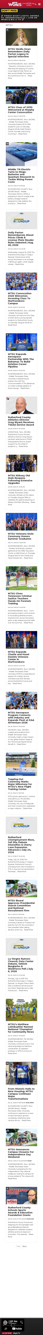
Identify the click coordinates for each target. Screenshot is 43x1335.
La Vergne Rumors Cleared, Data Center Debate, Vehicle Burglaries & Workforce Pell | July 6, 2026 (20, 965)
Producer (30, 1219)
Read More (22, 134)
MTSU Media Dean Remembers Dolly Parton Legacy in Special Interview (19, 53)
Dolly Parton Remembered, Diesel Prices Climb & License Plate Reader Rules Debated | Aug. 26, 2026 (21, 238)
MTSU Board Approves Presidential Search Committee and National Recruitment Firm (21, 905)
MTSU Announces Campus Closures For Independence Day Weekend (21, 1153)
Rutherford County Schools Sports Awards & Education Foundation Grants (20, 1211)
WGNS (30, 1161)
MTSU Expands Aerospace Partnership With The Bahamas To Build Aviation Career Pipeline (21, 360)
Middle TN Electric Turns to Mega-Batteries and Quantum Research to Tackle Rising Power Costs (21, 175)
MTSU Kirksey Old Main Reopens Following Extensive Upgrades (20, 479)
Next (24, 1246)
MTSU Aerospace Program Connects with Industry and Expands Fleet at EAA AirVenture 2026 (21, 717)
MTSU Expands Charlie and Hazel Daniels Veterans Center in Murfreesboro (18, 657)
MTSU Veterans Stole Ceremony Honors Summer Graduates (21, 536)
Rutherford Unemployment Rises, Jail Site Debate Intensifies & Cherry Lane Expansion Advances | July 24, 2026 (21, 845)
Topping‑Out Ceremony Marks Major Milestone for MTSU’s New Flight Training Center (20, 784)
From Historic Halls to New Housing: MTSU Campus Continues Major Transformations (21, 1094)
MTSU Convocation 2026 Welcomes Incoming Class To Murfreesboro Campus (19, 298)
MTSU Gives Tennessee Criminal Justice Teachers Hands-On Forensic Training (20, 598)
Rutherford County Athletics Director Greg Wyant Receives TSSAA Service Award (21, 421)
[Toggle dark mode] (35, 4)
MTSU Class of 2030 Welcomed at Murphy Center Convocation (21, 110)
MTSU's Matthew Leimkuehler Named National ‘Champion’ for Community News (21, 1028)
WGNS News (30, 1102)
